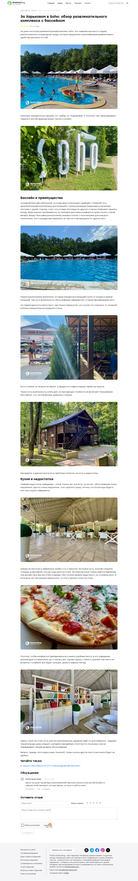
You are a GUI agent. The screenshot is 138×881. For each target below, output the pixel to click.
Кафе (60, 3)
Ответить (30, 789)
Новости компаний (28, 874)
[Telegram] (92, 850)
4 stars (97, 803)
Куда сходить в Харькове (30, 857)
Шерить (47, 789)
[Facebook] (97, 850)
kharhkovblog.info (72, 867)
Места (68, 3)
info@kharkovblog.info (68, 870)
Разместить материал (62, 850)
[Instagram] (103, 850)
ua (127, 3)
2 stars (90, 803)
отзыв (36, 26)
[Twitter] (108, 850)
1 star (87, 803)
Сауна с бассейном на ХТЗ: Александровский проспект (51, 766)
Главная (50, 3)
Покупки (77, 3)
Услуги (87, 3)
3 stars (94, 803)
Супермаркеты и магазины (31, 863)
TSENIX (66, 873)
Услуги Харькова (27, 867)
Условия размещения (29, 853)
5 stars (100, 803)
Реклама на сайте (27, 850)
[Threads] (86, 850)
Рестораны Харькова (29, 860)
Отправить (28, 833)
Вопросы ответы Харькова (31, 870)
